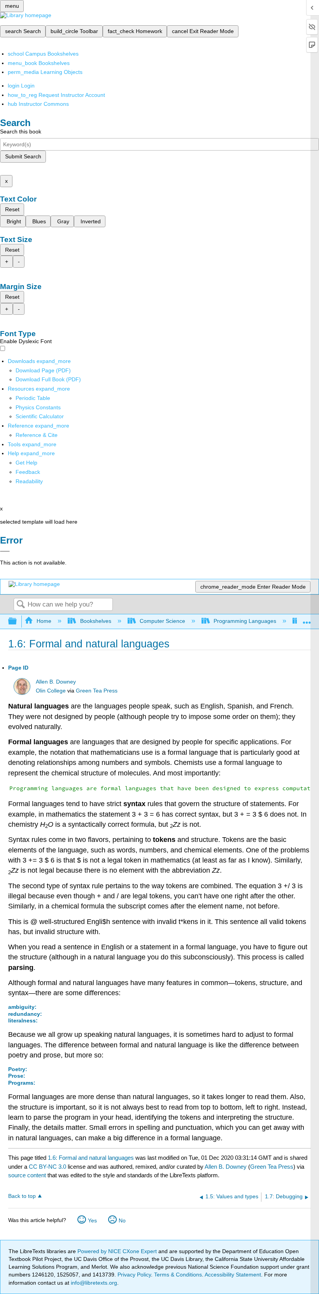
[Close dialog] (5, 551)
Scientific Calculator (40, 416)
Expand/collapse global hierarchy (17, 621)
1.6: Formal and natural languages (91, 1157)
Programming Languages (245, 621)
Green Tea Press (96, 691)
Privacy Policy (134, 1274)
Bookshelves (95, 621)
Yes (92, 1220)
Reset (12, 209)
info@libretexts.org (93, 1283)
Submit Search (23, 156)
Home (44, 621)
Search (21, 605)
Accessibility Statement (233, 1274)
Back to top (22, 1196)
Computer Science (162, 621)
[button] (28, 472)
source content (27, 1175)
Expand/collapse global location (307, 619)
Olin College (51, 691)
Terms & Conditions (178, 1274)
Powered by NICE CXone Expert (117, 1251)
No (122, 1220)
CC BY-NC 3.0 (47, 1166)
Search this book (20, 131)
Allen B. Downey (56, 682)
